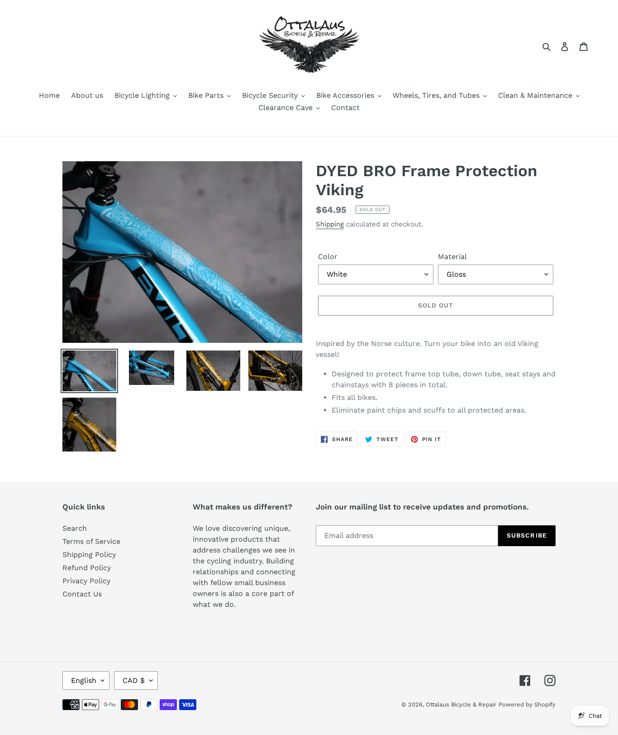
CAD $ (134, 680)
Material (452, 256)
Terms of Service (91, 541)
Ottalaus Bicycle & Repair (461, 704)
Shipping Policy (89, 554)
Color (328, 256)
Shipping (330, 224)
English (83, 680)
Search (74, 528)
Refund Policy (86, 567)
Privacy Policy (86, 580)
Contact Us (82, 594)
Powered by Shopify (527, 704)
